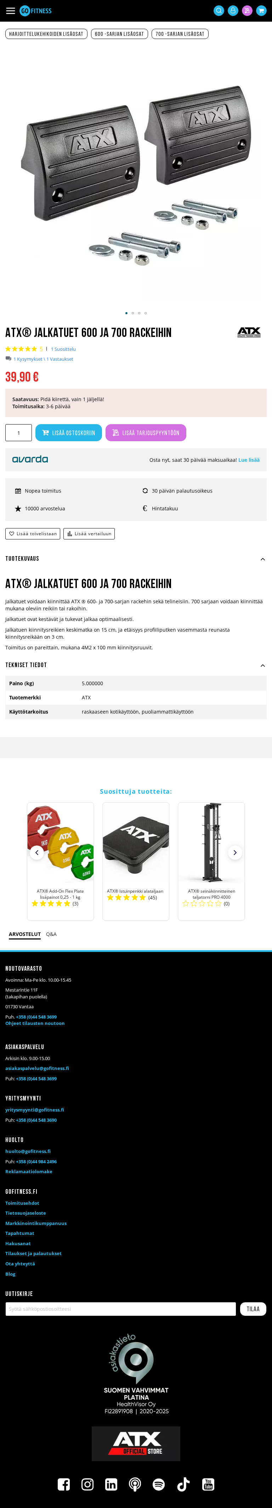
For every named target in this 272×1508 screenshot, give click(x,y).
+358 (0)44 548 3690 (36, 1120)
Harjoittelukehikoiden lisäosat (46, 34)
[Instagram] (87, 1484)
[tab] (136, 563)
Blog (10, 1274)
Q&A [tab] (51, 934)
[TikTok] (183, 1484)
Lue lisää (249, 459)
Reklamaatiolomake (28, 1171)
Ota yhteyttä (20, 1263)
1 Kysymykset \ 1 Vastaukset (43, 359)
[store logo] (35, 10)
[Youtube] (208, 1484)
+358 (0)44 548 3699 (36, 1017)
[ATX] (249, 337)
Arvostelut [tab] (25, 934)
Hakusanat (18, 1243)
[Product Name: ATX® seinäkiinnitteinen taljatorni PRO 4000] (211, 861)
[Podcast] (135, 1484)
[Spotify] (159, 1484)
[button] (126, 313)
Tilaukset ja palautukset (33, 1253)
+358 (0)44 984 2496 (36, 1161)
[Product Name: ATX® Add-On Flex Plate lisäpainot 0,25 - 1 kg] (60, 861)
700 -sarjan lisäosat (180, 34)
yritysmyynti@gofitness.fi (34, 1110)
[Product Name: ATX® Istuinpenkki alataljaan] (135, 861)
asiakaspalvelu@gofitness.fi (37, 1068)
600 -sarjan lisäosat (119, 34)
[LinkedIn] (111, 1484)
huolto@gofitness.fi (28, 1151)
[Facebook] (64, 1484)
